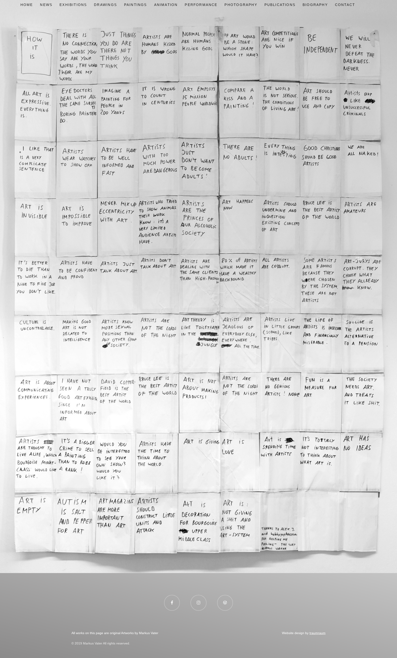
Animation (166, 5)
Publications (279, 5)
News (46, 5)
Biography (315, 5)
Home (26, 5)
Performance (201, 5)
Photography (240, 5)
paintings (135, 5)
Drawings (105, 5)
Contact (345, 5)
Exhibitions (73, 5)
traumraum (317, 633)
